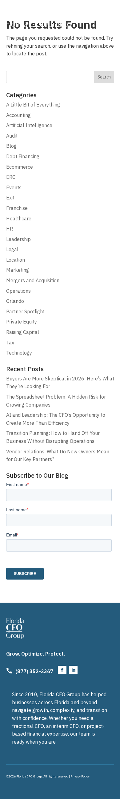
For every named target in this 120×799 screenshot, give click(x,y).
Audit (12, 136)
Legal (12, 249)
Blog (11, 146)
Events (14, 187)
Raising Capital (22, 332)
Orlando (15, 301)
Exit (10, 198)
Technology (19, 353)
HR (9, 229)
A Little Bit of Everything (33, 105)
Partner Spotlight (25, 311)
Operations (18, 291)
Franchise (17, 208)
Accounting (18, 115)
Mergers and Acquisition (32, 280)
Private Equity (21, 322)
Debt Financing (22, 156)
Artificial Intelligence (29, 125)
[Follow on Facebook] (62, 670)
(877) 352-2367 (34, 671)
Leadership (18, 239)
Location (15, 260)
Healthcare (18, 218)
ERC (10, 177)
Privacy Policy (80, 776)
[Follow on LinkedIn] (73, 670)
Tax (10, 342)
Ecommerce (19, 167)
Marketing (17, 270)
